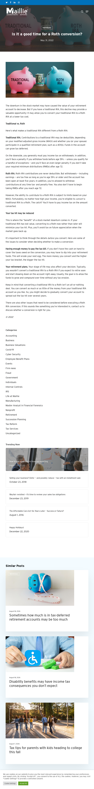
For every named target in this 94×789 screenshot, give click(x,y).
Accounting (11, 335)
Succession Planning (16, 419)
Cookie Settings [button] (10, 783)
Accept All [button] (23, 783)
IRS (7, 391)
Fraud (8, 373)
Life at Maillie (12, 396)
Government (12, 377)
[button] (87, 11)
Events (9, 363)
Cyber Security (13, 354)
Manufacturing (13, 401)
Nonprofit (10, 410)
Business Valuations (15, 345)
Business (10, 340)
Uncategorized (13, 433)
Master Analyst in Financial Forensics (24, 405)
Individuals (47, 28)
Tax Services (12, 428)
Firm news (11, 368)
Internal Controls (14, 387)
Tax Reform (11, 424)
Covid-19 (10, 349)
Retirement (11, 414)
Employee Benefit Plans (17, 359)
